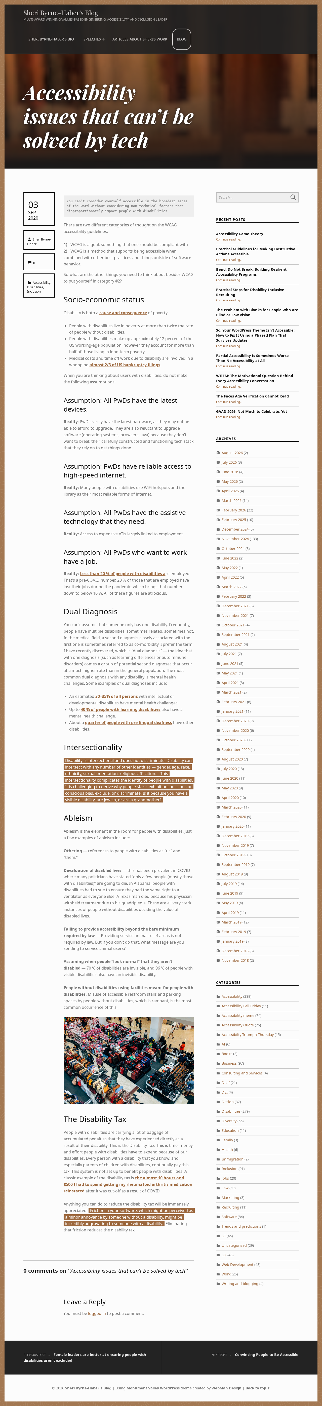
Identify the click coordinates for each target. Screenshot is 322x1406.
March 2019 (232, 922)
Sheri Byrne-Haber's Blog (60, 12)
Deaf (226, 1082)
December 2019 (235, 835)
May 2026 (230, 481)
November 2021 (235, 615)
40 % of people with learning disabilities (120, 709)
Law (225, 1187)
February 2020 (234, 816)
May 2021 (230, 673)
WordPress (170, 1388)
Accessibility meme (238, 1015)
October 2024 (233, 548)
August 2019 (232, 874)
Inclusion (34, 291)
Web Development (237, 1264)
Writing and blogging (240, 1283)
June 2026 (230, 471)
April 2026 (230, 491)
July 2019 (229, 883)
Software (229, 1216)
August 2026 (232, 452)
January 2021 (233, 711)
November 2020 (235, 730)
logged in (97, 1313)
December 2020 (235, 720)
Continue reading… (229, 239)
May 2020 (230, 788)
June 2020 (230, 778)
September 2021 (236, 634)
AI (223, 1044)
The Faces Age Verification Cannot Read (252, 396)
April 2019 (230, 912)
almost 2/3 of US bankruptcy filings (125, 365)
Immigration (233, 1159)
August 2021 (232, 644)
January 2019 (233, 941)
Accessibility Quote (238, 1025)
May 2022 (230, 567)
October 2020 (233, 740)
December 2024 (235, 529)
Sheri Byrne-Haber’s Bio (51, 39)
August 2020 (232, 759)
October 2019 (233, 855)
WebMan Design (227, 1388)
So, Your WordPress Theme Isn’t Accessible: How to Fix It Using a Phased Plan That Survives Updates (255, 335)
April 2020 (230, 797)
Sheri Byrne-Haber (39, 241)
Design (228, 1101)
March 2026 (232, 500)
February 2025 (234, 519)
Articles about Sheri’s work (139, 39)
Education (230, 1130)
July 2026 (229, 462)
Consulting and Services (242, 1073)
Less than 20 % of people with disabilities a (123, 573)
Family (227, 1140)
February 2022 (234, 596)
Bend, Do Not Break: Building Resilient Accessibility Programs (251, 272)
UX (224, 1255)
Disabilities (35, 287)
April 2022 (230, 577)
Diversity (229, 1120)
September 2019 (236, 864)
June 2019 (230, 893)
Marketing (230, 1197)
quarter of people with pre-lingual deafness (128, 722)
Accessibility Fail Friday (241, 1005)
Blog (182, 39)
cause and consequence (123, 312)
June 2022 (230, 558)
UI (224, 1235)
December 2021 (235, 606)
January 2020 (233, 826)
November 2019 (235, 845)
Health (227, 1149)
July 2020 (229, 768)
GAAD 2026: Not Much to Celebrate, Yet (251, 411)
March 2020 (232, 807)
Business (229, 1063)
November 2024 (235, 538)
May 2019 (230, 902)
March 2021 (232, 692)
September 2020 (236, 749)
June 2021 (230, 663)
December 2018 (235, 950)
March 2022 (232, 586)
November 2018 (235, 960)
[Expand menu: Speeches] (103, 39)
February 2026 (234, 510)
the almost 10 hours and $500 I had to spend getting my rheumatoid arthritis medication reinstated (128, 1184)
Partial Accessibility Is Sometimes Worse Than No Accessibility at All (252, 358)
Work (226, 1274)
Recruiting (230, 1207)
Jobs (225, 1178)
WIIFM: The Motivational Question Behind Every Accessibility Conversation (254, 378)
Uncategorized (234, 1245)
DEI (225, 1092)
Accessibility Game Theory (239, 233)
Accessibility (41, 282)
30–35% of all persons (116, 696)
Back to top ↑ (258, 1388)
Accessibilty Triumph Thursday (248, 1034)
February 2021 (234, 701)
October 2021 (233, 625)
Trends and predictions (241, 1226)
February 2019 (234, 931)
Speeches (92, 39)
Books (227, 1053)
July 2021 (229, 653)
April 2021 (230, 682)
